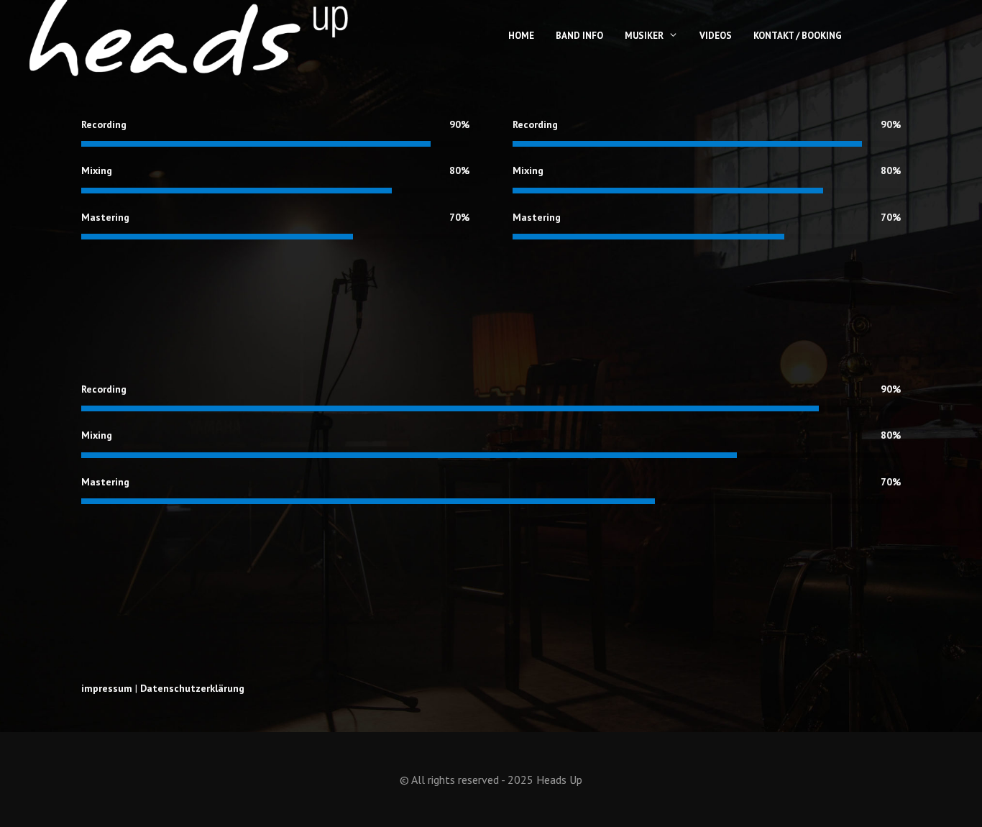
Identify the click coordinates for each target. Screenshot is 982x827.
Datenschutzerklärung (192, 688)
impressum (106, 688)
